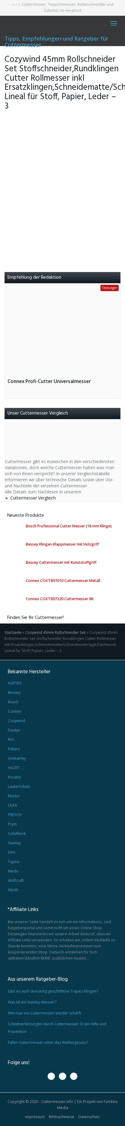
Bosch (13, 701)
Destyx (14, 730)
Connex (14, 711)
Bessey (14, 692)
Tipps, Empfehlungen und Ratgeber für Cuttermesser (56, 40)
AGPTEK (15, 683)
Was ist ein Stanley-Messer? (32, 1002)
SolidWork (17, 833)
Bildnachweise (61, 1116)
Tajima (13, 861)
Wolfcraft (16, 880)
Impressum (35, 1116)
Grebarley (17, 758)
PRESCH (15, 814)
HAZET (14, 767)
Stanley (14, 842)
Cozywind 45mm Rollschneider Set (55, 632)
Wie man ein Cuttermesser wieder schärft (44, 1013)
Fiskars (14, 748)
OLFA (12, 805)
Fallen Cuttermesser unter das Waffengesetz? (48, 1042)
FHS (11, 739)
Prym (12, 824)
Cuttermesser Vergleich (33, 498)
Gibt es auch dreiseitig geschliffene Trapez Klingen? (53, 991)
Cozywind (16, 720)
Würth (13, 889)
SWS (11, 852)
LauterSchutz (19, 786)
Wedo (13, 871)
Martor (14, 795)
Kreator (14, 777)
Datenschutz (89, 1116)
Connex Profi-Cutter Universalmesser (49, 381)
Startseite (13, 632)
